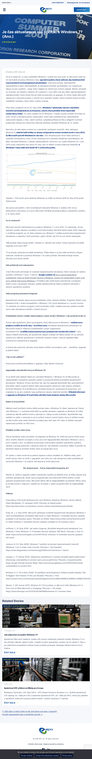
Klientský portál (72, 2)
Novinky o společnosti (16, 606)
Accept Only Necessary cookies (47, 756)
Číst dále (9, 652)
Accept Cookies (27, 756)
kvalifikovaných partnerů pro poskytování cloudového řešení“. (48, 331)
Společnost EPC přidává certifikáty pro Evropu (23, 688)
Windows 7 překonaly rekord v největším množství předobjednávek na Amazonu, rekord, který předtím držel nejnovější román (42, 111)
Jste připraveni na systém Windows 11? (21, 635)
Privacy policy (67, 756)
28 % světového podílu (45, 147)
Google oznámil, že (47, 275)
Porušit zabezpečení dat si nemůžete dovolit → (22, 714)
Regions (6, 2)
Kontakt (82, 10)
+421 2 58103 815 (58, 2)
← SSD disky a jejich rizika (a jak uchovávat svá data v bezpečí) (29, 711)
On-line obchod (84, 2)
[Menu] (4, 9)
